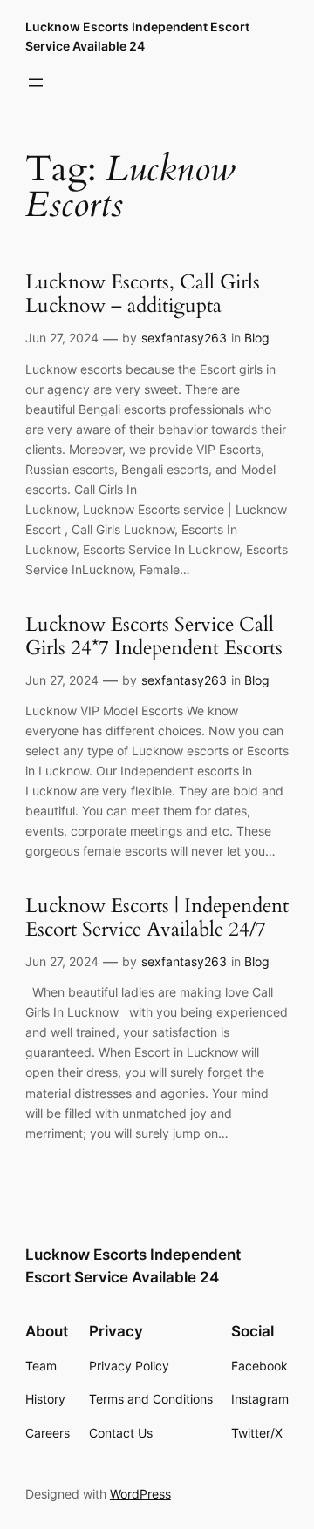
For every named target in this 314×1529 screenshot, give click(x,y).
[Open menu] (35, 82)
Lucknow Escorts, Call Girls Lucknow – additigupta (142, 294)
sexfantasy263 (184, 337)
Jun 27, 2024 (62, 337)
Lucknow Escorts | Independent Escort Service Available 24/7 (157, 918)
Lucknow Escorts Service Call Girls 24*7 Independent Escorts (154, 636)
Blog (257, 337)
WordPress (140, 1493)
